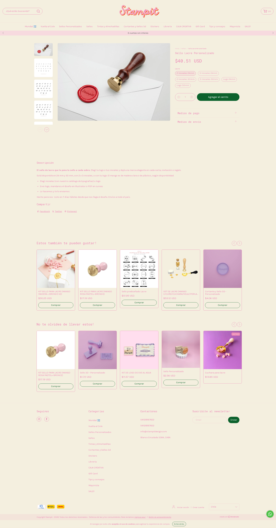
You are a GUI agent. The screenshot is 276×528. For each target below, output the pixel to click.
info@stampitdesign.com (153, 431)
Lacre (177, 69)
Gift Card (200, 26)
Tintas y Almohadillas (108, 26)
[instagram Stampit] (39, 419)
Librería (168, 26)
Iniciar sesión (183, 507)
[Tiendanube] (229, 517)
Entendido (179, 524)
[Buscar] (38, 11)
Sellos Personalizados (70, 26)
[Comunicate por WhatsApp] (270, 514)
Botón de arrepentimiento (160, 517)
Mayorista (235, 26)
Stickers (154, 26)
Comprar (139, 302)
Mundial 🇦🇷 (30, 26)
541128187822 (147, 419)
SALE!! (248, 26)
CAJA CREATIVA (183, 26)
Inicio (177, 49)
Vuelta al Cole (48, 26)
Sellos (89, 26)
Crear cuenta (198, 507)
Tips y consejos (217, 26)
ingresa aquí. (140, 517)
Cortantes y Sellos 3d (135, 26)
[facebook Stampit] (46, 419)
